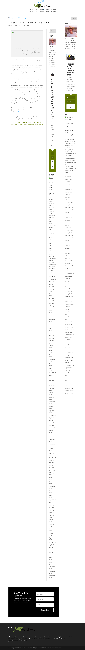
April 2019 (51, 552)
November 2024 (69, 210)
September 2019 (69, 365)
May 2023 (51, 380)
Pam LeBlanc (13, 25)
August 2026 (52, 279)
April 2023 (51, 383)
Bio (36, 11)
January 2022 (68, 294)
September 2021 (69, 304)
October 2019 (68, 362)
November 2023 (69, 238)
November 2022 (69, 268)
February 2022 (69, 291)
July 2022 (51, 418)
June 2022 (51, 420)
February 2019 (69, 383)
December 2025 (69, 189)
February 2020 (69, 352)
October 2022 (68, 271)
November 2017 (69, 393)
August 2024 (52, 333)
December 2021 (69, 296)
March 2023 (52, 385)
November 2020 (69, 329)
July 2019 (51, 545)
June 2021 (51, 462)
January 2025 (68, 205)
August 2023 (52, 373)
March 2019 (52, 555)
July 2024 (51, 335)
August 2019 (52, 542)
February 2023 (69, 261)
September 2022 (69, 273)
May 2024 (51, 340)
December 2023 (69, 235)
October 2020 (68, 332)
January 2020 (68, 355)
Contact (53, 11)
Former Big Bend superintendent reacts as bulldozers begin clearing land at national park (71, 143)
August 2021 (52, 457)
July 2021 (51, 460)
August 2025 (52, 298)
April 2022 (51, 425)
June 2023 (51, 378)
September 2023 (69, 243)
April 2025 (51, 303)
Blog (47, 11)
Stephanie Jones (56, 648)
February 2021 (69, 322)
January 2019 (68, 385)
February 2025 (69, 202)
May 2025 (51, 301)
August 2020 (52, 500)
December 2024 (69, 207)
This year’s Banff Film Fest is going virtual (28, 22)
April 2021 (51, 468)
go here (19, 112)
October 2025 (68, 192)
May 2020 (51, 507)
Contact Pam (43, 3)
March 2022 (52, 428)
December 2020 (69, 327)
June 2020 (51, 505)
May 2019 (51, 550)
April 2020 (51, 510)
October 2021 (68, 301)
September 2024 (69, 215)
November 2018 (69, 390)
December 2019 (69, 357)
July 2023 (51, 375)
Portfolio (41, 11)
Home (31, 11)
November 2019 (69, 360)
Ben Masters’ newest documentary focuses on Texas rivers (52, 203)
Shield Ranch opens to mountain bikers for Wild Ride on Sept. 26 (52, 254)
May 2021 (51, 465)
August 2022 (52, 415)
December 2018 (69, 388)
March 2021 (52, 470)
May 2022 (51, 423)
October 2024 (68, 212)
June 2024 (51, 338)
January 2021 (68, 324)
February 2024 (69, 230)
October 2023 (68, 240)
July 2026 (51, 281)
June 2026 (51, 284)
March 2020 (52, 512)
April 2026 (51, 287)
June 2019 (51, 547)
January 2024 (68, 233)
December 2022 (69, 266)
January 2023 (68, 263)
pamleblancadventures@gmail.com (17, 641)
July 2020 (51, 502)
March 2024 (52, 343)
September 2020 (69, 334)
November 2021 (69, 299)
